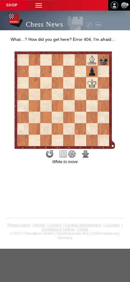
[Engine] (72, 154)
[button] (38, 5)
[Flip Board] (49, 154)
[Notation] (63, 154)
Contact (55, 225)
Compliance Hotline (58, 229)
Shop (12, 5)
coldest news (65, 242)
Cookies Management (83, 225)
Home (83, 229)
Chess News (44, 24)
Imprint (39, 225)
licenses (112, 225)
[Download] (85, 154)
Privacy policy (19, 225)
